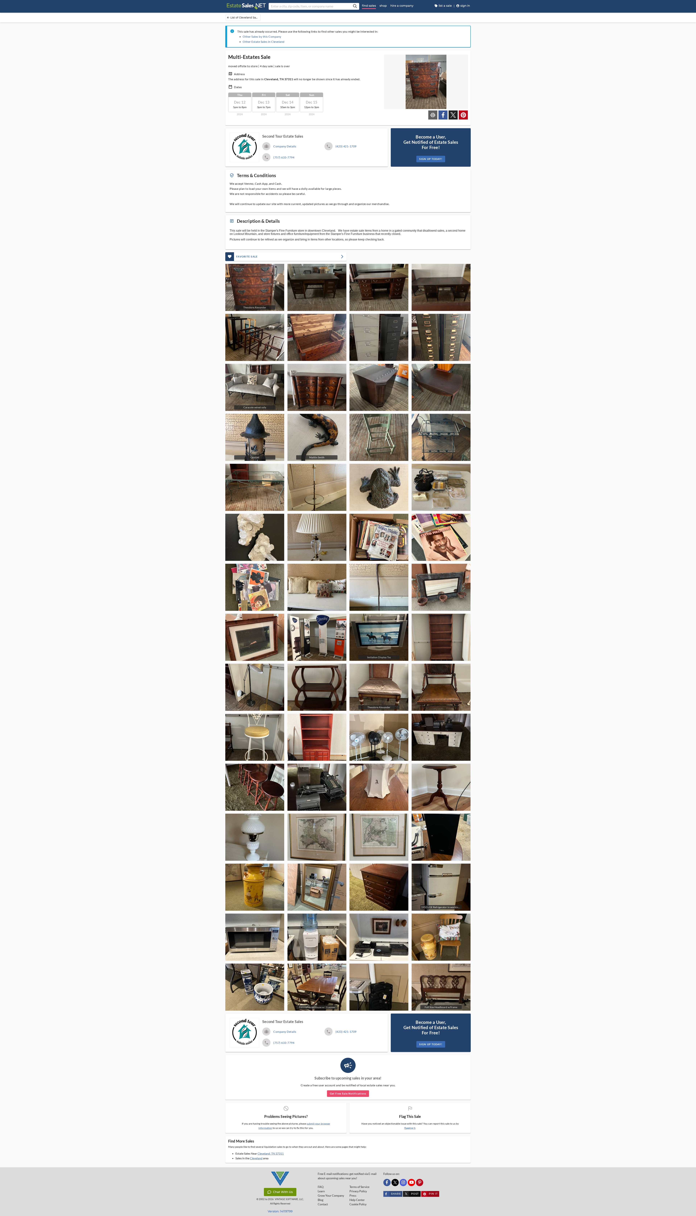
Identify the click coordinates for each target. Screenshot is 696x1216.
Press (352, 1195)
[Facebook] (387, 1182)
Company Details (284, 146)
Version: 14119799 (280, 1211)
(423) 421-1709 (346, 146)
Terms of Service (359, 1186)
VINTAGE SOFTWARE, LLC (289, 1199)
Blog (320, 1200)
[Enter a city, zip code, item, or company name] (355, 6)
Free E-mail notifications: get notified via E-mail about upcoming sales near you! (347, 1176)
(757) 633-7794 (283, 157)
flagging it (409, 1128)
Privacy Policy (358, 1191)
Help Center (357, 1200)
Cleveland (256, 1158)
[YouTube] (411, 1182)
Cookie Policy (357, 1204)
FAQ (321, 1186)
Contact (323, 1204)
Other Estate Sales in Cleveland (264, 41)
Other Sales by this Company (262, 36)
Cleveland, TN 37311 (271, 1153)
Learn (321, 1191)
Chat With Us (283, 1192)
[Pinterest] (419, 1182)
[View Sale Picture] (316, 287)
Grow (331, 1195)
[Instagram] (403, 1182)
